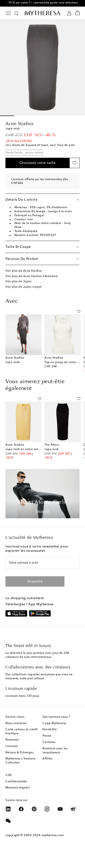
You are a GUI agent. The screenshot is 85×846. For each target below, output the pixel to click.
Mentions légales (17, 787)
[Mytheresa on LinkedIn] (8, 809)
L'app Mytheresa (54, 723)
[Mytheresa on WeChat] (8, 821)
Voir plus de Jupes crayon (23, 287)
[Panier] (77, 13)
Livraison (11, 746)
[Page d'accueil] (42, 13)
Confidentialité (16, 781)
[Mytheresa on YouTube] (60, 809)
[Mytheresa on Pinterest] (34, 809)
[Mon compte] (69, 13)
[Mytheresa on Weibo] (73, 809)
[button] (37, 163)
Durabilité (49, 729)
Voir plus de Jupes (18, 281)
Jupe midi (12, 362)
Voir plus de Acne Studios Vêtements (31, 276)
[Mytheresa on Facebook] (21, 809)
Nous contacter (16, 723)
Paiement (12, 739)
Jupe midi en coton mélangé (25, 449)
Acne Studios (19, 124)
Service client (14, 717)
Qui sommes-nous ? (56, 717)
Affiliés (47, 758)
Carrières (48, 742)
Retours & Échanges (19, 752)
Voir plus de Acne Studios (23, 271)
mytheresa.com (53, 835)
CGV (8, 775)
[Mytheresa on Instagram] (47, 809)
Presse (46, 735)
